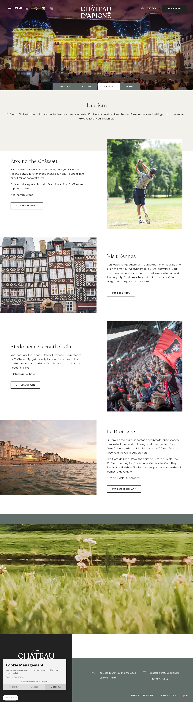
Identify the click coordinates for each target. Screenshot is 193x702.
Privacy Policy (168, 696)
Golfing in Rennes (27, 206)
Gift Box (51, 8)
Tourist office (121, 293)
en (187, 696)
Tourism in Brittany (124, 489)
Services (64, 87)
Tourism (109, 87)
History (87, 87)
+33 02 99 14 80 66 (35, 8)
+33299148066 (165, 679)
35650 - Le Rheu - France (27, 8)
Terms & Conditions (142, 696)
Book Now (174, 9)
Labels (130, 87)
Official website (25, 385)
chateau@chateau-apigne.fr (43, 8)
